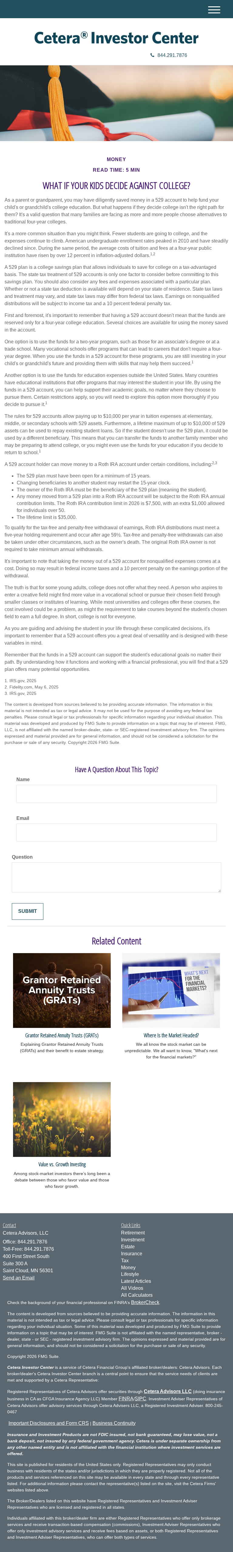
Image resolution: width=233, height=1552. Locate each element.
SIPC (140, 1398)
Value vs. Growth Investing (62, 1164)
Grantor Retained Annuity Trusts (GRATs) (62, 1035)
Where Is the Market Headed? (171, 1035)
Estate (128, 1246)
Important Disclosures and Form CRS (48, 1423)
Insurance (131, 1253)
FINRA (126, 1398)
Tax (125, 1260)
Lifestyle (130, 1274)
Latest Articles (136, 1281)
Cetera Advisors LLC (168, 1391)
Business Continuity (114, 1423)
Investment (132, 1239)
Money (128, 1267)
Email (22, 818)
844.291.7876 (172, 55)
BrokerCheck (145, 1302)
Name (23, 779)
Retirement (133, 1232)
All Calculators (137, 1295)
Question (22, 857)
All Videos (132, 1288)
